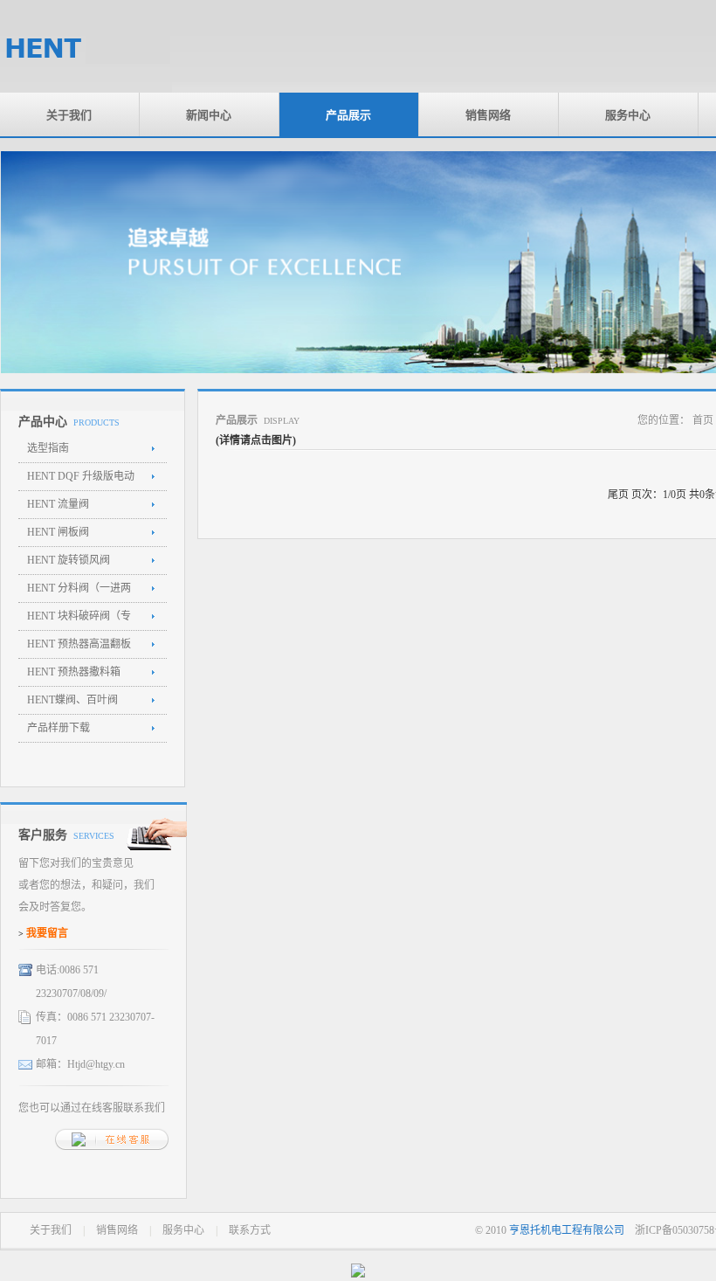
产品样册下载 (58, 728)
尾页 (618, 494)
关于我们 (69, 114)
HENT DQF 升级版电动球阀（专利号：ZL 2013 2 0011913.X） (81, 480)
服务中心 (628, 114)
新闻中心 (208, 114)
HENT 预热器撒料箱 (73, 672)
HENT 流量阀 (58, 504)
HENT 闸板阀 (58, 532)
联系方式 (250, 1230)
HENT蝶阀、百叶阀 (72, 700)
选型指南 (48, 448)
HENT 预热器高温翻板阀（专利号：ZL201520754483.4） (79, 648)
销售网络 (488, 114)
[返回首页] (86, 89)
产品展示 (348, 114)
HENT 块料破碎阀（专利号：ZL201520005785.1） (79, 620)
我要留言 (47, 933)
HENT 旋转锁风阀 (68, 560)
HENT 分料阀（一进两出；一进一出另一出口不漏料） (79, 592)
